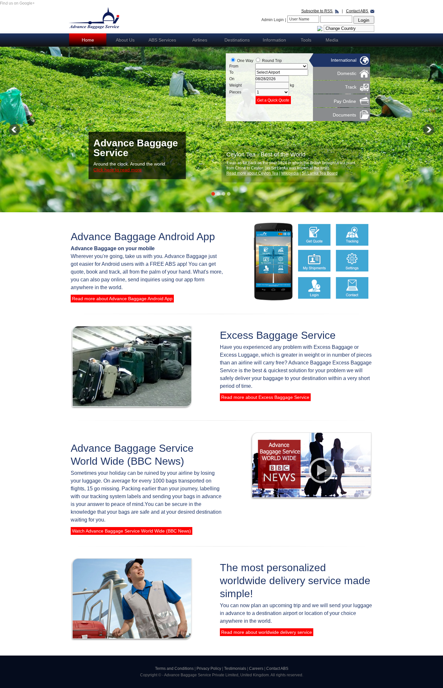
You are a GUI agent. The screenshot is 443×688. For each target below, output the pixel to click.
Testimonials (235, 668)
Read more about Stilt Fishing (252, 173)
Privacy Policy (209, 668)
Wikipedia (290, 173)
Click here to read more (117, 169)
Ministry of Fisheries (319, 173)
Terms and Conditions (174, 668)
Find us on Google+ (17, 3)
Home (88, 40)
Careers (256, 668)
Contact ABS (357, 11)
